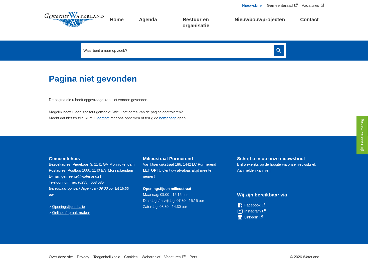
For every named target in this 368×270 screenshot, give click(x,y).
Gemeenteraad (280, 6)
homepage (167, 118)
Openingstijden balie (68, 206)
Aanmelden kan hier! (254, 170)
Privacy (83, 257)
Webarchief (151, 257)
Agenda (148, 19)
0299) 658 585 (91, 182)
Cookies (131, 257)
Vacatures (313, 6)
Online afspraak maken (71, 212)
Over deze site (61, 257)
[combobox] (176, 50)
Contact (309, 19)
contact (103, 118)
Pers (193, 257)
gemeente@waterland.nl (81, 176)
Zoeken (279, 50)
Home (117, 19)
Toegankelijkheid (106, 257)
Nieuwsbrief (252, 5)
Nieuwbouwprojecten (260, 19)
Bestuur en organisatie (195, 22)
